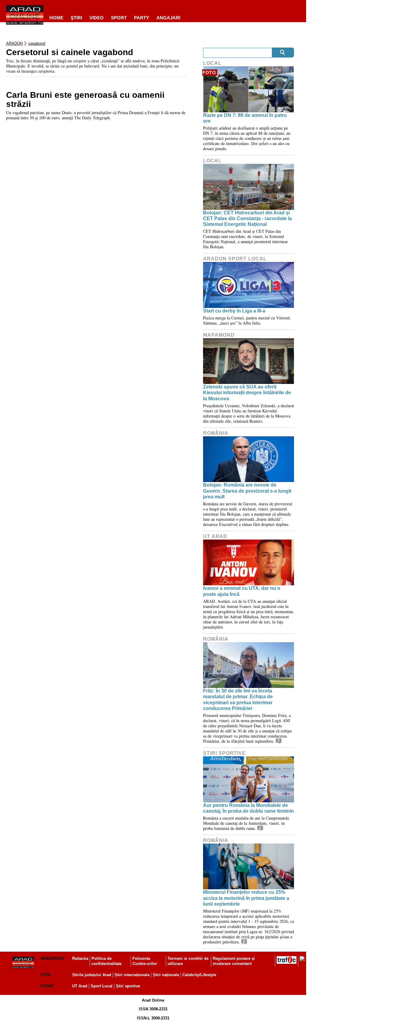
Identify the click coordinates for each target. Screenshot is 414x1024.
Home (56, 17)
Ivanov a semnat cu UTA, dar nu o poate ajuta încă (241, 591)
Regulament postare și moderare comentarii (234, 961)
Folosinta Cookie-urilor (144, 961)
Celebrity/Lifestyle (199, 975)
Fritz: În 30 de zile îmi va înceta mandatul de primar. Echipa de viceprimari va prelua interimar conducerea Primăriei (238, 699)
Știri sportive (128, 986)
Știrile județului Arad (91, 975)
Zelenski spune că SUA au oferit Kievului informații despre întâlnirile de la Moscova (247, 392)
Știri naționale (166, 975)
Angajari (168, 17)
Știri (45, 975)
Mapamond (219, 335)
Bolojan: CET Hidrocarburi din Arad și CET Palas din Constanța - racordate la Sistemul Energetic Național (247, 218)
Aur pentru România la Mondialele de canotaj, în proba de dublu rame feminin (248, 808)
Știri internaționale (132, 975)
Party (141, 17)
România (216, 433)
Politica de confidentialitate (107, 961)
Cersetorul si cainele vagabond (69, 52)
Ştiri (76, 17)
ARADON (14, 43)
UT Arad (215, 536)
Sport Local (101, 986)
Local (212, 63)
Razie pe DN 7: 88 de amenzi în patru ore (245, 118)
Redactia (80, 958)
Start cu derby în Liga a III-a (234, 310)
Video (96, 17)
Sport (119, 17)
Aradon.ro (52, 958)
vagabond (36, 43)
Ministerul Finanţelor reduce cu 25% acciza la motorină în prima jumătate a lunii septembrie (246, 898)
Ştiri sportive (224, 753)
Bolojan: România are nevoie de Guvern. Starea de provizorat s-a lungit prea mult (247, 490)
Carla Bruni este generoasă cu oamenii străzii (85, 100)
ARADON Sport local (235, 258)
